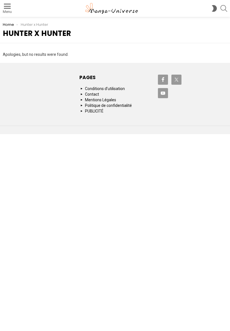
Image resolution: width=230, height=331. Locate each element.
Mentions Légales (100, 100)
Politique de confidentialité (108, 105)
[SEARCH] (223, 8)
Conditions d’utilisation (105, 88)
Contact (92, 94)
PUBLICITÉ (94, 111)
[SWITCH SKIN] (214, 8)
